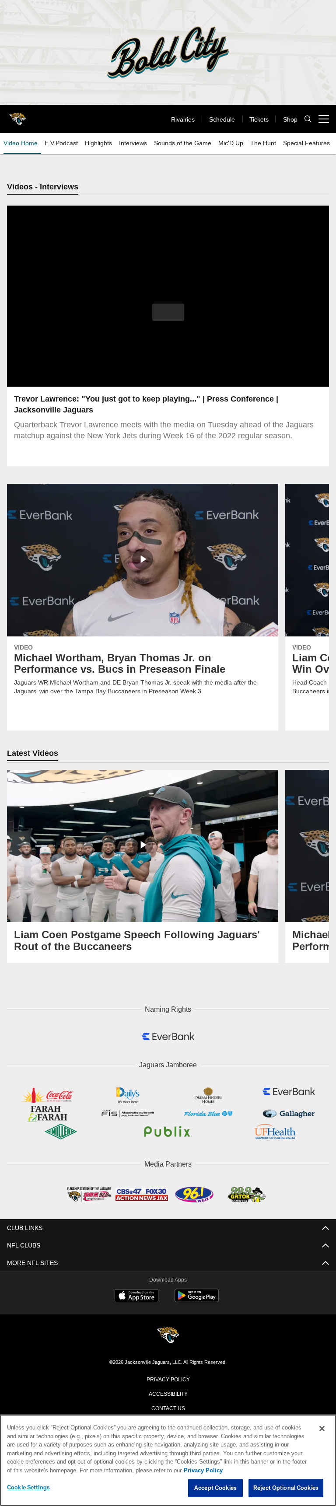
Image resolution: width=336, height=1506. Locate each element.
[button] (168, 312)
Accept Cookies (215, 1488)
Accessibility (168, 1391)
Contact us (168, 1406)
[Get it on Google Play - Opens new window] (196, 1298)
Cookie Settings (28, 1487)
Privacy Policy (168, 1377)
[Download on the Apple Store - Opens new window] (136, 1294)
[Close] (322, 1429)
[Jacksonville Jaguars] (168, 1334)
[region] (168, 1460)
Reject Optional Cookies (285, 1488)
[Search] (308, 119)
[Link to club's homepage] (17, 115)
